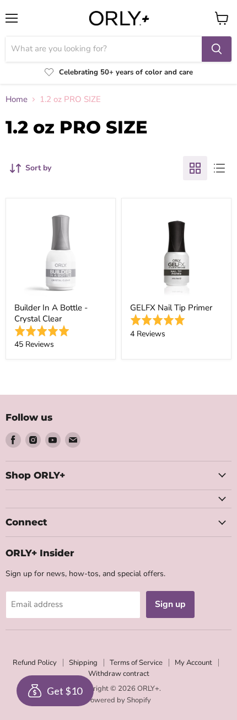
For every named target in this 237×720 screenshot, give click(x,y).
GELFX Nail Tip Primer (171, 307)
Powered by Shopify (118, 700)
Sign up (170, 604)
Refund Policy (35, 663)
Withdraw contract (118, 674)
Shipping (83, 663)
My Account (193, 663)
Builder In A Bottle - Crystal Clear (51, 313)
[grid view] (195, 168)
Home (17, 99)
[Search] (216, 49)
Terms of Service (136, 663)
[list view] (219, 168)
